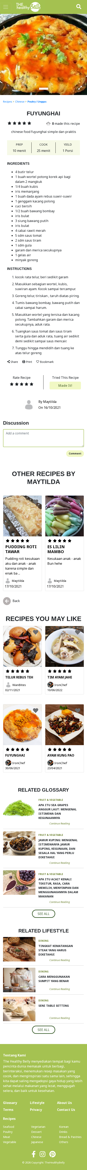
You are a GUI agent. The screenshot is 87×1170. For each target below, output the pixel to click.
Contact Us (66, 1109)
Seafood (8, 1127)
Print (29, 362)
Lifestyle (37, 1102)
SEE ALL (44, 913)
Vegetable (9, 1142)
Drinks (63, 1132)
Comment (75, 453)
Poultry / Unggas (37, 101)
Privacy (36, 1109)
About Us (70, 1102)
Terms (8, 1109)
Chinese (19, 101)
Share (14, 362)
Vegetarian (38, 1127)
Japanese (37, 1142)
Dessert (36, 1132)
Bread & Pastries (70, 1137)
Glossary (10, 1102)
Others (63, 1142)
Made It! (65, 385)
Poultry (8, 1132)
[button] (6, 54)
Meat (6, 1137)
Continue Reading (59, 823)
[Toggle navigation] (5, 7)
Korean (64, 1127)
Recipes (7, 101)
